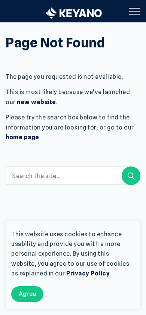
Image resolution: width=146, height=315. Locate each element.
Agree (27, 293)
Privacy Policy (88, 273)
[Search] (131, 175)
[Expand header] (135, 11)
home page (22, 137)
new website (36, 102)
